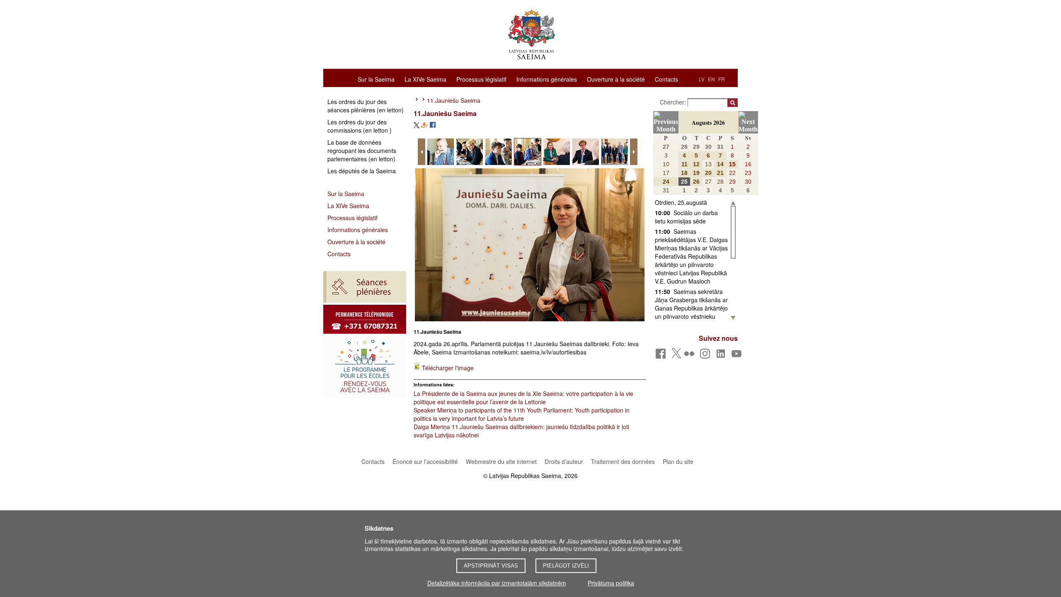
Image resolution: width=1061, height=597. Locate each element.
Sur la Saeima (376, 79)
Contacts (666, 79)
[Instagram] (706, 356)
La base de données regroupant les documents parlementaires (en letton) (361, 150)
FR (721, 79)
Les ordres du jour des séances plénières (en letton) (365, 105)
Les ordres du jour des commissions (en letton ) (359, 126)
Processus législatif (481, 79)
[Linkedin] (722, 356)
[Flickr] (690, 356)
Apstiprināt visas (491, 566)
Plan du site (678, 461)
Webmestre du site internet (501, 461)
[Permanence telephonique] (364, 319)
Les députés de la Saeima (361, 171)
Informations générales (546, 79)
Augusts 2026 (708, 122)
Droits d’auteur (564, 461)
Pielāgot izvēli (566, 566)
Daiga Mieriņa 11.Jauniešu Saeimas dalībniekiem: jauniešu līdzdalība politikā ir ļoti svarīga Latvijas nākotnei (521, 430)
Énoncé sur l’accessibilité (425, 461)
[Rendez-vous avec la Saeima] (364, 367)
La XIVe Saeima (425, 79)
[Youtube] (738, 356)
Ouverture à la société (616, 79)
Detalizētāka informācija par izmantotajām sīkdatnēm (496, 583)
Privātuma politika (611, 583)
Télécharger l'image (448, 368)
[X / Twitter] (676, 355)
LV (702, 79)
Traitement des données (623, 461)
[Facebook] (662, 356)
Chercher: (674, 102)
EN (711, 79)
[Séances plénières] (364, 287)
